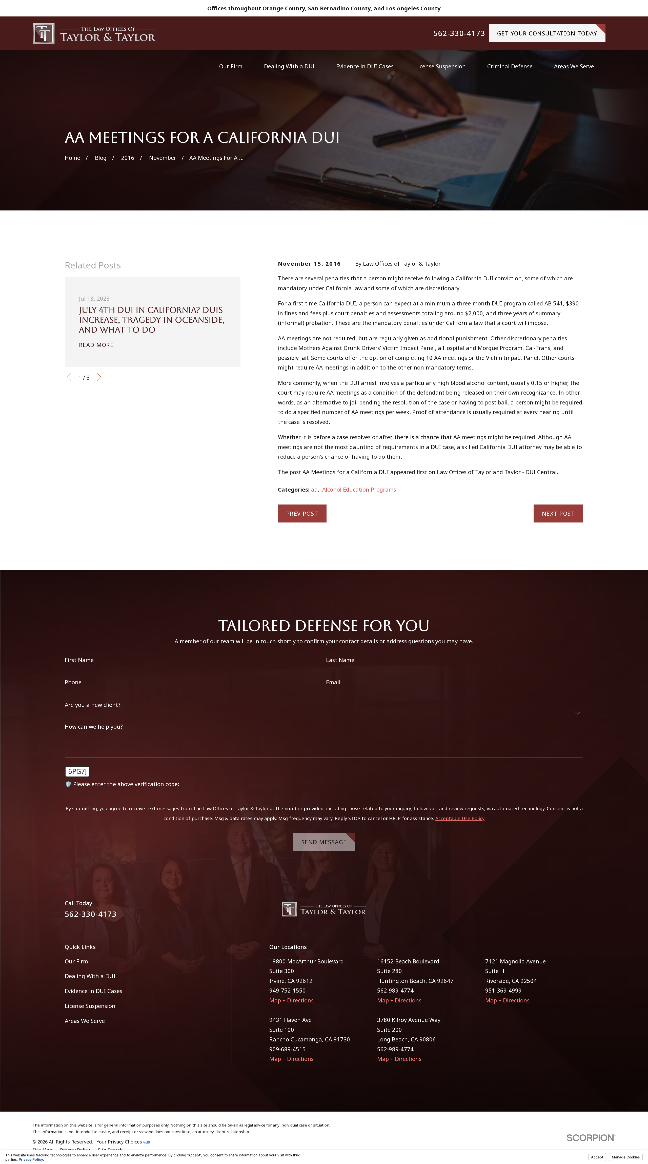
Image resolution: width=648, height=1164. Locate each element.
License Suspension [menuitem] (440, 66)
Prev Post (302, 513)
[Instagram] (579, 912)
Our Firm (76, 961)
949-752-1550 (287, 990)
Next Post (558, 513)
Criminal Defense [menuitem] (510, 66)
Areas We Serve (85, 1020)
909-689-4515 (287, 1049)
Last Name (340, 659)
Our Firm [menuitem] (230, 66)
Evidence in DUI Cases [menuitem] (365, 66)
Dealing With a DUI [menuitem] (289, 66)
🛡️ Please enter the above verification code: (122, 784)
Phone (73, 682)
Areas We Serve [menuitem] (574, 66)
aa (314, 489)
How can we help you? (94, 726)
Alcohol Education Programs (359, 489)
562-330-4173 (459, 33)
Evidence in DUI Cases (93, 991)
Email (333, 682)
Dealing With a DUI (90, 976)
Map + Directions (291, 1000)
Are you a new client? (92, 704)
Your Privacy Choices (120, 1141)
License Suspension (90, 1006)
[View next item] (99, 377)
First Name (79, 659)
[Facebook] (561, 912)
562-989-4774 (395, 990)
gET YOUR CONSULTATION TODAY (547, 33)
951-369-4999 (503, 990)
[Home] (94, 33)
